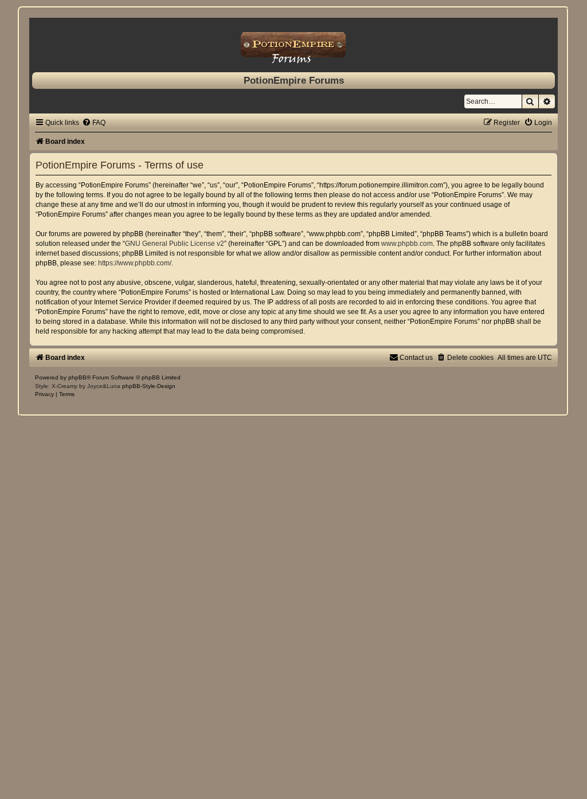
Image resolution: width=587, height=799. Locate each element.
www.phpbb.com (407, 244)
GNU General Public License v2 (174, 244)
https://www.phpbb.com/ (134, 263)
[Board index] (293, 42)
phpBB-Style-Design (148, 386)
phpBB (77, 377)
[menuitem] (93, 123)
